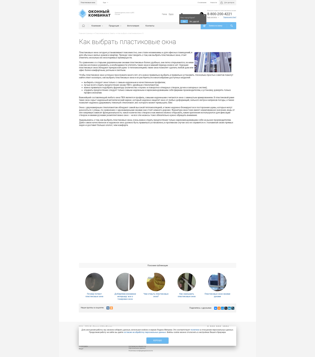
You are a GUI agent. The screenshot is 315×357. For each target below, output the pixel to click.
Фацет (81, 349)
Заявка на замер (215, 26)
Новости (213, 2)
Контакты (149, 26)
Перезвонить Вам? (229, 17)
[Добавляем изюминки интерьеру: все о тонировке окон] (125, 282)
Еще (104, 2)
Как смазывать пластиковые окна (187, 295)
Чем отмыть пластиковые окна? (155, 295)
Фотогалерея (133, 26)
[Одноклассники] (219, 308)
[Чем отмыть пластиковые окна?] (156, 282)
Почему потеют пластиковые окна (94, 295)
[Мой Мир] (222, 308)
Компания (96, 26)
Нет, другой (194, 21)
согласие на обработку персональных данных (145, 332)
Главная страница (86, 33)
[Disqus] (157, 163)
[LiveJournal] (232, 308)
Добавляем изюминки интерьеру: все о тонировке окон (125, 296)
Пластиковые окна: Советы (105, 33)
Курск (171, 14)
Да (184, 21)
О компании (202, 2)
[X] (225, 308)
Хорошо (157, 340)
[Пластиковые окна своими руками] (217, 282)
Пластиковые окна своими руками (217, 295)
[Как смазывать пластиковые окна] (186, 282)
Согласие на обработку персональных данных (137, 347)
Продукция (114, 26)
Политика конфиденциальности (141, 351)
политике (195, 330)
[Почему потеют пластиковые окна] (94, 282)
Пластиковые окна (88, 2)
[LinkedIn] (229, 308)
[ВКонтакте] (215, 308)
